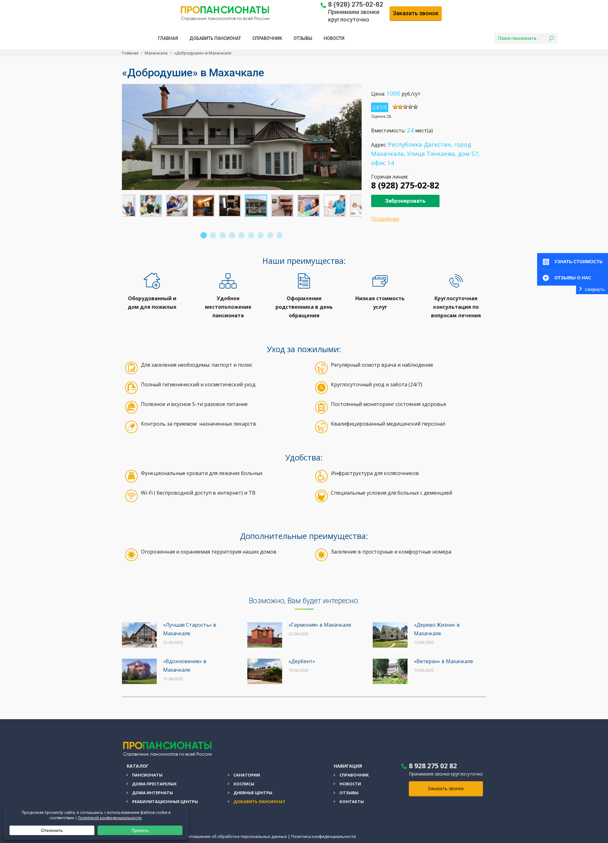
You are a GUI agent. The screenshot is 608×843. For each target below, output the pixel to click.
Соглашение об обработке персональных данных (236, 836)
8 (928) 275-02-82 (355, 4)
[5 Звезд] (415, 106)
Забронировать (405, 201)
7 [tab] (260, 235)
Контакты (351, 801)
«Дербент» (301, 661)
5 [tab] (241, 235)
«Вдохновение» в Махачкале (184, 665)
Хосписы (243, 784)
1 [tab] (203, 235)
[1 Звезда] (395, 106)
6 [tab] (251, 235)
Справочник (354, 775)
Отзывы (348, 792)
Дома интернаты (152, 792)
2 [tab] (213, 235)
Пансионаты (147, 775)
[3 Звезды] (405, 106)
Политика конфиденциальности (323, 836)
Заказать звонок (416, 13)
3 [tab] (222, 235)
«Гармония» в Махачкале (319, 624)
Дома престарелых (154, 784)
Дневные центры (252, 792)
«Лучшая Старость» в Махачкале (189, 629)
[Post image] (139, 635)
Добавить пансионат (259, 801)
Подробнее (385, 218)
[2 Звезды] (400, 106)
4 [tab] (232, 235)
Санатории (246, 775)
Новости (350, 784)
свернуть (595, 289)
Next (366, 138)
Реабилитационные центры (165, 801)
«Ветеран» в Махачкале (443, 661)
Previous (117, 138)
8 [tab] (270, 235)
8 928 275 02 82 (433, 766)
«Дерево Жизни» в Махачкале (437, 629)
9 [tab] (279, 235)
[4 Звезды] (410, 106)
